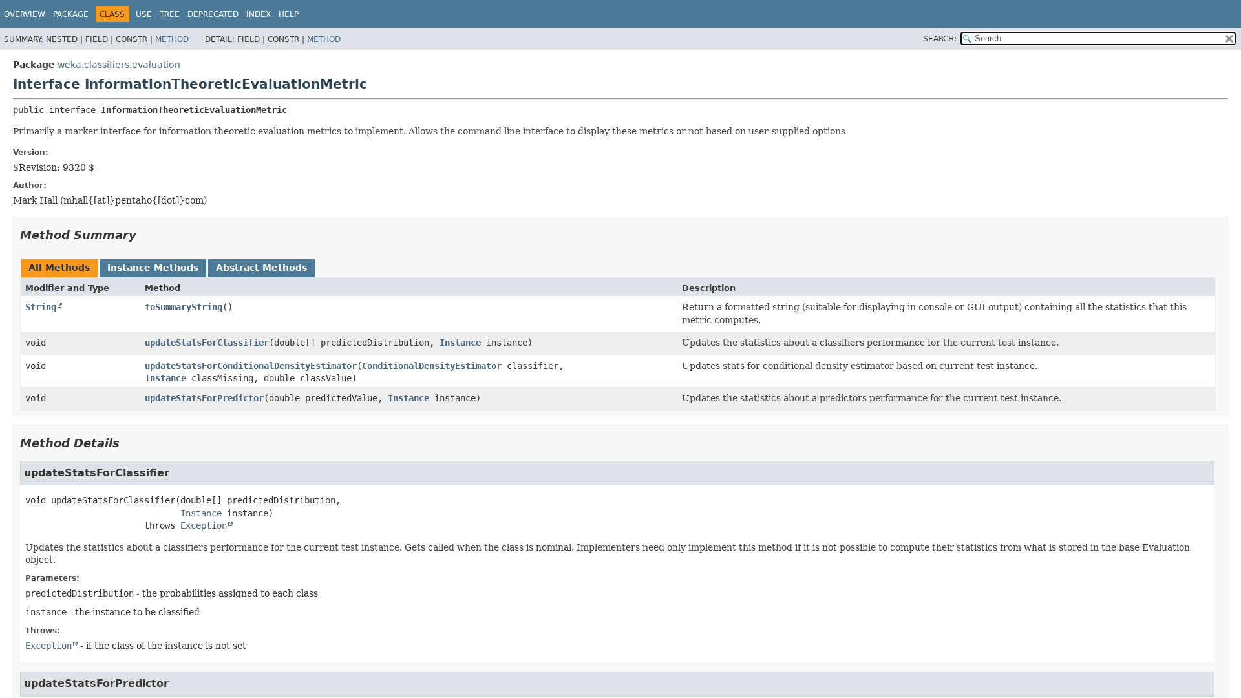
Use (144, 14)
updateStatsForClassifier (207, 342)
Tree (170, 14)
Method (172, 39)
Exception (203, 525)
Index (258, 14)
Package (71, 14)
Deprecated (213, 14)
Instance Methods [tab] (152, 267)
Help (289, 14)
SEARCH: (940, 38)
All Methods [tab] (59, 267)
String (40, 307)
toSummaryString (183, 307)
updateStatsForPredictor (204, 398)
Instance (460, 342)
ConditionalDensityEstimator (432, 366)
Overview (24, 14)
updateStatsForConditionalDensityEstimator (251, 366)
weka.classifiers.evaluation (119, 64)
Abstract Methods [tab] (261, 267)
